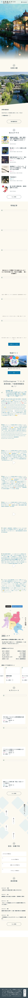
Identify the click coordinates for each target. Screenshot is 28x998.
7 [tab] (17, 368)
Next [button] (25, 361)
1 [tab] (8, 368)
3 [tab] (11, 368)
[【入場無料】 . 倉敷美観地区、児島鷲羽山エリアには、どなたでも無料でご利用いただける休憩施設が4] (14, 540)
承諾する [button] (24, 993)
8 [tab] (19, 368)
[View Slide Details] (14, 361)
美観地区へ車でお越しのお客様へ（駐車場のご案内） (13, 896)
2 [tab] (10, 368)
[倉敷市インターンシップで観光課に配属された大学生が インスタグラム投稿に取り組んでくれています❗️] (14, 436)
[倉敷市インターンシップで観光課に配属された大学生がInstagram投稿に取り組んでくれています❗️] (14, 462)
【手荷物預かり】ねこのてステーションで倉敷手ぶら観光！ (14, 917)
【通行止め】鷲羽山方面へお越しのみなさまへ (12, 890)
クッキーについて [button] (17, 995)
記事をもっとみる (14, 344)
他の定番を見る (14, 121)
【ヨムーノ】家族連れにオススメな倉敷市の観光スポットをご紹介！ (14, 903)
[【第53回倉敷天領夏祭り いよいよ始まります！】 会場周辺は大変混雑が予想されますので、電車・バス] (14, 565)
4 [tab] (13, 368)
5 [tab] (14, 368)
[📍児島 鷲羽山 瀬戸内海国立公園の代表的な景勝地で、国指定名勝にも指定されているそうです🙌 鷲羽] (14, 410)
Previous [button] (3, 361)
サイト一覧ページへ (14, 372)
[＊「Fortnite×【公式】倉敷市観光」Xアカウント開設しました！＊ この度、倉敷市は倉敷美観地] (14, 591)
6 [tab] (16, 368)
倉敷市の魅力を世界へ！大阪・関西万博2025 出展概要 (13, 910)
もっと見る (14, 196)
